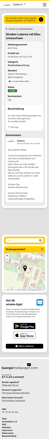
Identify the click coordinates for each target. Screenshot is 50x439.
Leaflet (11, 290)
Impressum (7, 430)
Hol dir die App (11, 412)
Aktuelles (6, 427)
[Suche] (40, 240)
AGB (4, 424)
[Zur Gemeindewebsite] (25, 4)
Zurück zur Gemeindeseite (20, 29)
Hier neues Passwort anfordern (16, 393)
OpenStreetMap (21, 290)
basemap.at (41, 290)
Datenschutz (8, 433)
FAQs (4, 419)
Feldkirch (18, 4)
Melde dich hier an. (10, 385)
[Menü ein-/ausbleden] (44, 4)
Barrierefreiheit (9, 436)
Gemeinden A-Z (9, 422)
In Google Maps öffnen (20, 81)
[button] (25, 269)
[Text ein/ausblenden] (41, 19)
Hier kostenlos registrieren (13, 400)
